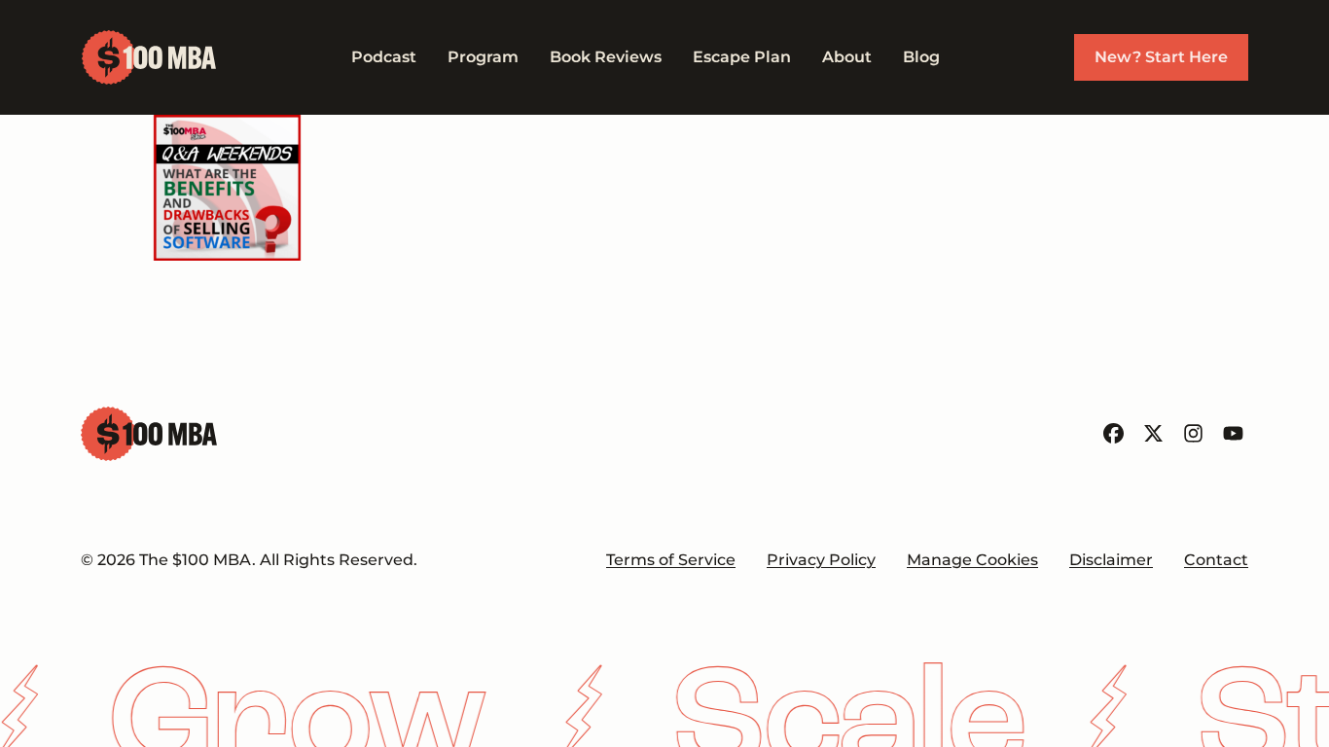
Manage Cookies (972, 560)
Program (483, 57)
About (847, 57)
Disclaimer (1111, 560)
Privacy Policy (821, 560)
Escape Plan (742, 57)
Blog (921, 57)
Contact (1216, 560)
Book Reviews (606, 57)
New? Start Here (1161, 57)
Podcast (383, 57)
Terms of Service (671, 560)
